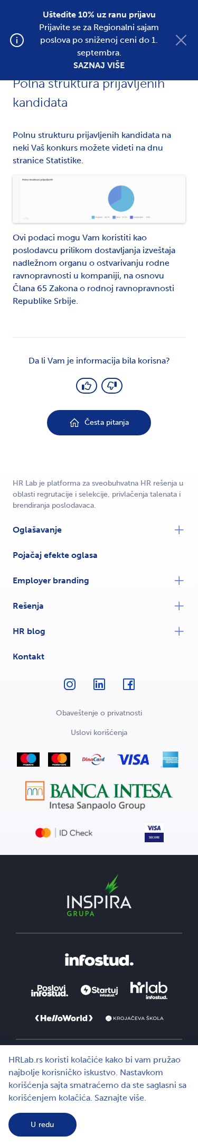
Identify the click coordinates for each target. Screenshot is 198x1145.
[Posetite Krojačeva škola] (135, 1019)
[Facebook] (128, 689)
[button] (99, 530)
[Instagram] (69, 689)
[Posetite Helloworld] (64, 1018)
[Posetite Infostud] (99, 959)
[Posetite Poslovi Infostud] (49, 991)
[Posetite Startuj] (99, 991)
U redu (42, 1124)
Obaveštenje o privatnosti (99, 713)
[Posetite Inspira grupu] (99, 895)
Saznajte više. (120, 1098)
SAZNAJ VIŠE (99, 65)
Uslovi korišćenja (99, 732)
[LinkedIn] (99, 689)
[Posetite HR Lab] (148, 990)
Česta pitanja (106, 422)
